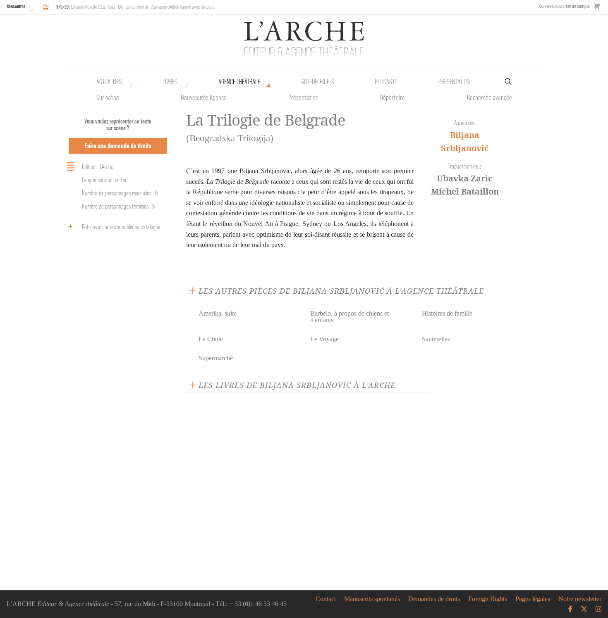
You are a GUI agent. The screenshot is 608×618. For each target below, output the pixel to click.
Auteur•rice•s (317, 82)
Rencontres (16, 6)
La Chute (211, 338)
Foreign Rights (487, 599)
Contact (326, 599)
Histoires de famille (447, 313)
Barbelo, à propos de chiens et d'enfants (349, 316)
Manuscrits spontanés (372, 599)
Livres (170, 82)
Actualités (109, 82)
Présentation (303, 97)
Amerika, (218, 313)
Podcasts (386, 82)
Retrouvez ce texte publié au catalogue (121, 227)
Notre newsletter (579, 599)
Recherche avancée (489, 97)
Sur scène (107, 97)
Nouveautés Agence (204, 97)
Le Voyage (324, 338)
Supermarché (216, 357)
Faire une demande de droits (118, 145)
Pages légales (532, 599)
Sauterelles (436, 338)
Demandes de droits (434, 599)
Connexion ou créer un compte (564, 6)
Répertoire (392, 97)
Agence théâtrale (239, 82)
